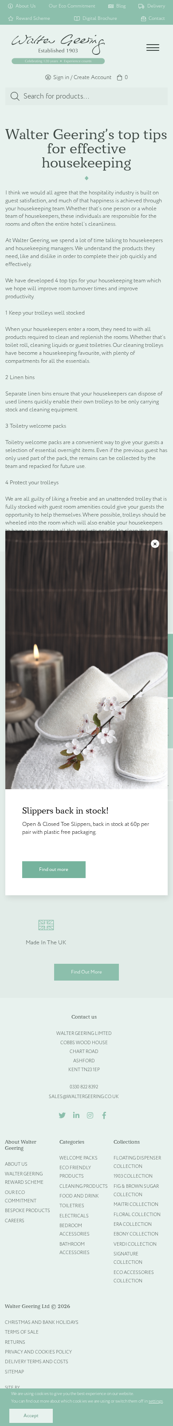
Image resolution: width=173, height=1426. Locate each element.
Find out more (53, 869)
